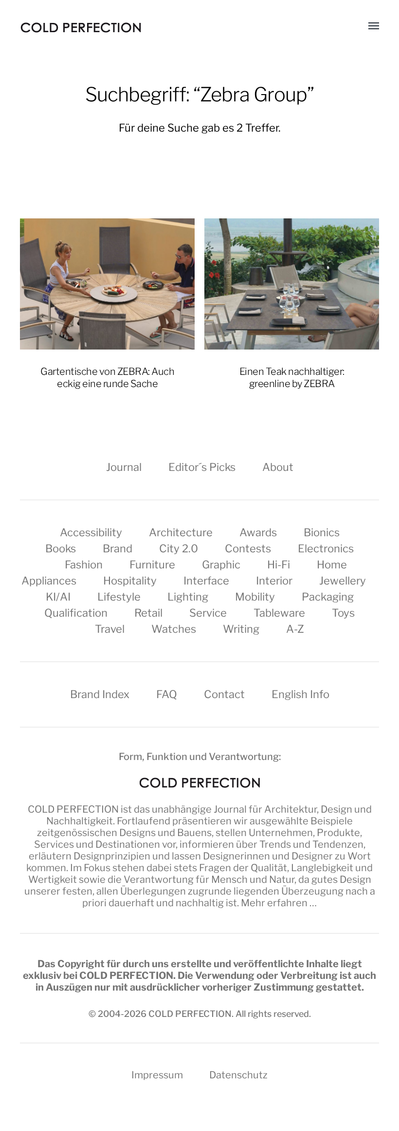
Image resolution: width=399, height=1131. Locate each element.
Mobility (255, 596)
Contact (224, 694)
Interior (274, 580)
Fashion (84, 564)
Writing (241, 629)
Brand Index (99, 694)
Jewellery (342, 580)
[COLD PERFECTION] (81, 27)
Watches (173, 629)
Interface (206, 580)
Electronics (326, 548)
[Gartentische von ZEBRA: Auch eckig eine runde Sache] (107, 284)
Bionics (322, 532)
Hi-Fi (278, 564)
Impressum (157, 1075)
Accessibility (91, 532)
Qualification (76, 612)
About (277, 467)
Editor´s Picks (202, 467)
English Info (300, 694)
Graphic (221, 564)
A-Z (295, 629)
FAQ (166, 694)
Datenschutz (238, 1075)
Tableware (279, 612)
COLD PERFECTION (73, 809)
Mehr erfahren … (279, 903)
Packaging (328, 596)
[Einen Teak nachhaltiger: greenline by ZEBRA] (292, 284)
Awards (258, 532)
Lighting (187, 596)
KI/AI (58, 596)
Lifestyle (119, 596)
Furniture (152, 564)
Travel (110, 629)
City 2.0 (178, 548)
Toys (343, 612)
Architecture (181, 532)
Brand (117, 548)
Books (60, 548)
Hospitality (130, 580)
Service (208, 612)
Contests (248, 548)
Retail (148, 612)
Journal (124, 467)
